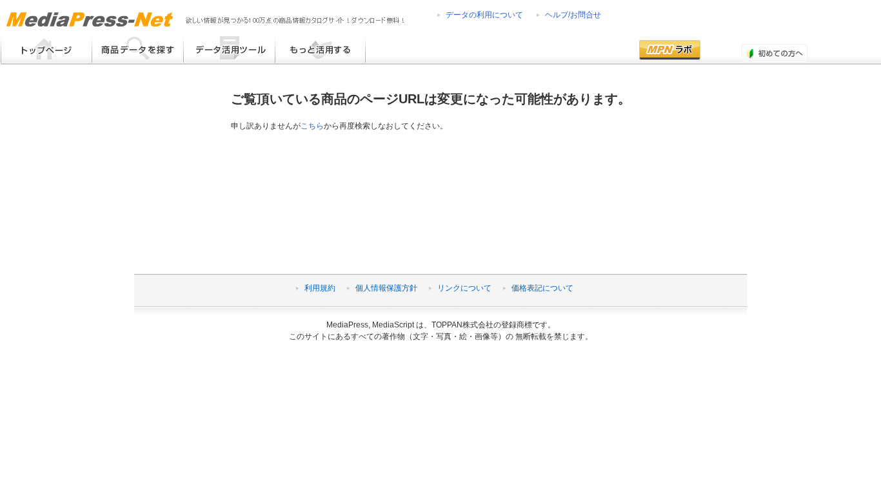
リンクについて (464, 288)
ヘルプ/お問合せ (573, 14)
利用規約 (319, 288)
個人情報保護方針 (386, 288)
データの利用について (484, 14)
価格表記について (542, 288)
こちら (312, 125)
